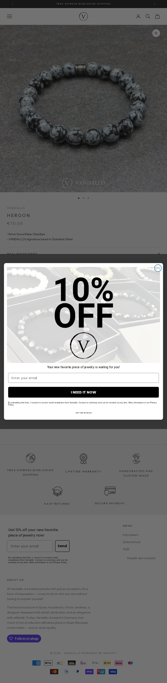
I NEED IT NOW (83, 392)
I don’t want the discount (83, 413)
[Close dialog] (157, 268)
